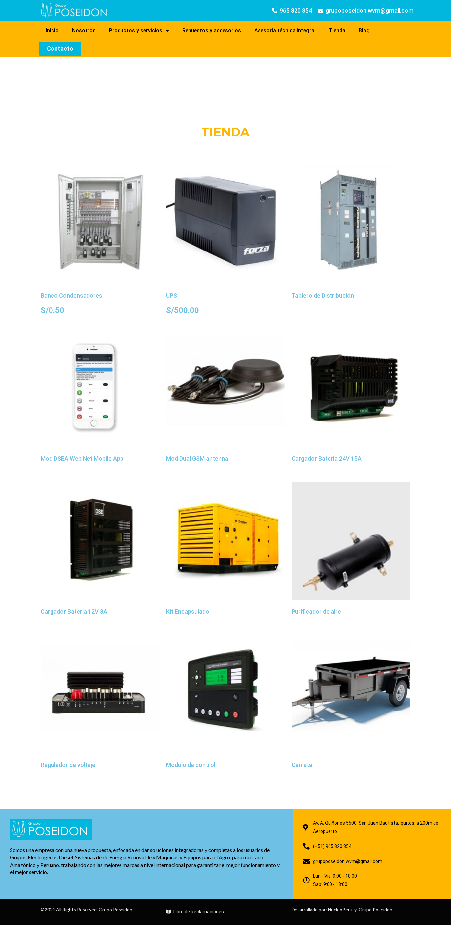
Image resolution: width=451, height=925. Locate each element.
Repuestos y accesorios (211, 30)
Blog (364, 30)
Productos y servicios (135, 30)
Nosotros (84, 30)
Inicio (52, 30)
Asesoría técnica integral (285, 30)
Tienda (337, 30)
